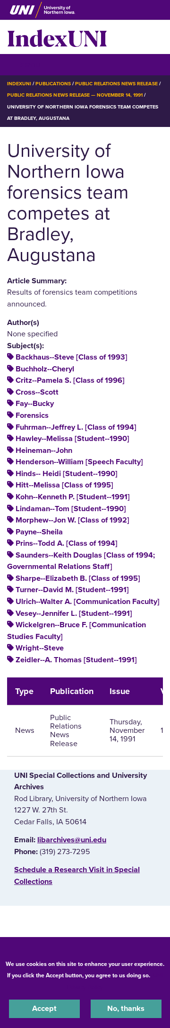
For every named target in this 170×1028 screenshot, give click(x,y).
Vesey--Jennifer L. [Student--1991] (74, 613)
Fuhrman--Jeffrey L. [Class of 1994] (76, 427)
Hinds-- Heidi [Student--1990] (67, 473)
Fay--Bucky (35, 403)
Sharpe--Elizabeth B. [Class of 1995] (78, 578)
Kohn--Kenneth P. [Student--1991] (73, 497)
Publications (52, 84)
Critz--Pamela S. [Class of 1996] (70, 380)
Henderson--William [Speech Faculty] (79, 462)
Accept (44, 1008)
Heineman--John (44, 450)
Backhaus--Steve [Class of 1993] (72, 357)
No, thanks (125, 1008)
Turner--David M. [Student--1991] (72, 590)
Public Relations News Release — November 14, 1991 (75, 95)
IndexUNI (57, 37)
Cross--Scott (37, 392)
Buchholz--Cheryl (45, 369)
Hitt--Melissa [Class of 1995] (64, 485)
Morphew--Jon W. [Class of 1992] (72, 520)
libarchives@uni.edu (71, 840)
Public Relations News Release (116, 84)
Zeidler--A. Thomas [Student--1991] (76, 660)
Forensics (32, 415)
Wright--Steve (40, 648)
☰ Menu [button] (24, 64)
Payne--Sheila (39, 532)
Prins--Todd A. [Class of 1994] (67, 543)
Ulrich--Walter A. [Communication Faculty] (88, 601)
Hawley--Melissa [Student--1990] (72, 438)
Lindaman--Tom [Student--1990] (71, 509)
